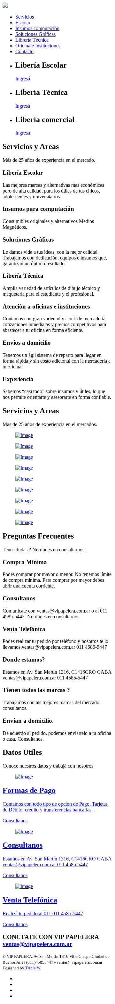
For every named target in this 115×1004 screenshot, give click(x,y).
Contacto (24, 51)
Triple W (33, 968)
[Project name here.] (57, 435)
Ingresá (22, 78)
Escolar (22, 22)
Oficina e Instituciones (37, 45)
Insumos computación (37, 28)
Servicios (24, 17)
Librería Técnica (32, 40)
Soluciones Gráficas (35, 34)
